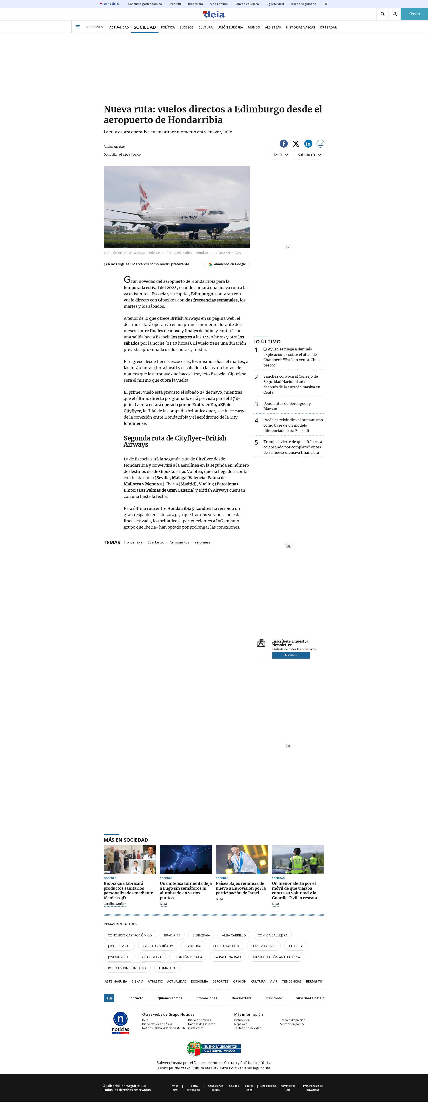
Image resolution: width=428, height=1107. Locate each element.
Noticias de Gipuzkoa (201, 1024)
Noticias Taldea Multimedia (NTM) (163, 1028)
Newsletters (241, 998)
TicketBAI (193, 946)
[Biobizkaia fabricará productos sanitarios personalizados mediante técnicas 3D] (130, 859)
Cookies (234, 1085)
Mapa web (240, 1024)
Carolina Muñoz (115, 904)
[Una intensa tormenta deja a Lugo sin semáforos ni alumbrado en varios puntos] (186, 859)
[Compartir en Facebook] (284, 144)
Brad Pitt (172, 935)
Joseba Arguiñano (157, 946)
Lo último (267, 341)
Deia (145, 1020)
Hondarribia (133, 542)
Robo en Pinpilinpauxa (127, 968)
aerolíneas (202, 542)
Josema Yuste (119, 957)
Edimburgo (156, 542)
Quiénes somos (170, 998)
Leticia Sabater (226, 946)
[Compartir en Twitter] (296, 144)
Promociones (206, 998)
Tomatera (167, 968)
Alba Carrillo (234, 935)
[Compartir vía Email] (321, 144)
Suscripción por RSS (292, 1024)
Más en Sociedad (126, 839)
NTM (163, 904)
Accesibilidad (268, 1085)
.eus (109, 998)
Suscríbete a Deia (310, 998)
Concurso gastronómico (130, 935)
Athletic (295, 946)
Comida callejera (273, 935)
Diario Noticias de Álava (157, 1024)
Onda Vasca (195, 1028)
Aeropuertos (179, 542)
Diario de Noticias (199, 1020)
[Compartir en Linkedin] (308, 144)
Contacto (135, 998)
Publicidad (274, 998)
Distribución (242, 1020)
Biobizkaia (201, 935)
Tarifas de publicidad (247, 1028)
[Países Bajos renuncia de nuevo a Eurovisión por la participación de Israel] (242, 859)
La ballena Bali (227, 957)
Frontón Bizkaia (188, 957)
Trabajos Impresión (292, 1020)
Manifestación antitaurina (276, 957)
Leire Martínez (263, 946)
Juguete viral (119, 946)
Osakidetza (152, 957)
